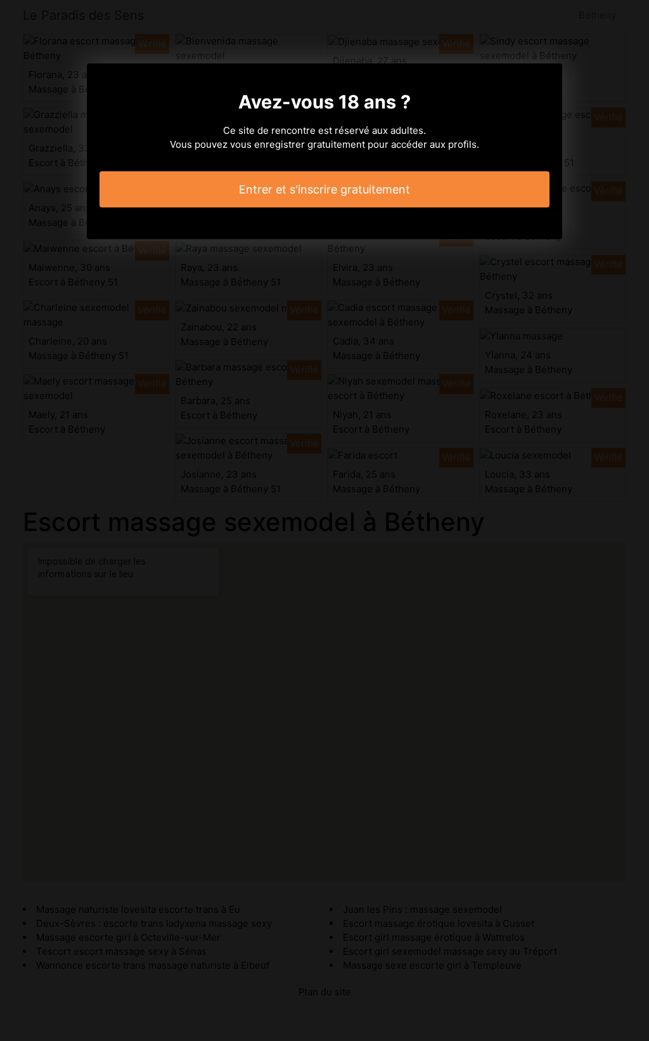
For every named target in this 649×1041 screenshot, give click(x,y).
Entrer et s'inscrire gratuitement (324, 189)
